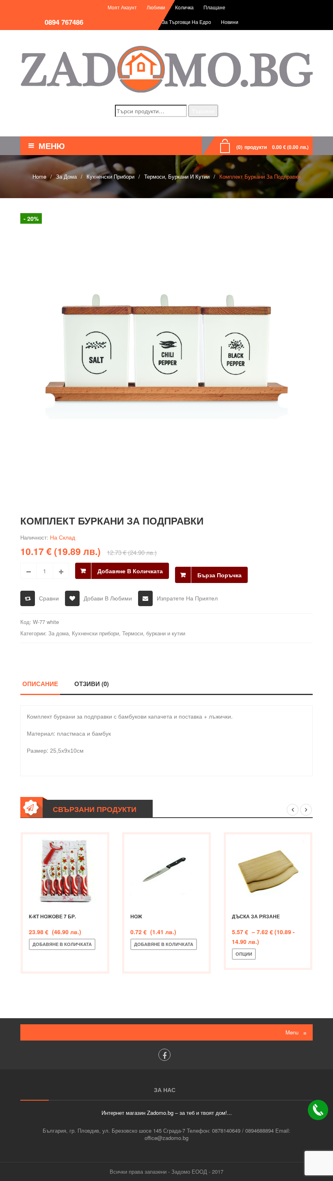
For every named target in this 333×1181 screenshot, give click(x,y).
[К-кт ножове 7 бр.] (65, 870)
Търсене (203, 111)
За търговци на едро (186, 21)
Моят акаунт (122, 7)
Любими (156, 7)
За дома (66, 176)
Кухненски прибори (110, 176)
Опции (244, 954)
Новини (229, 21)
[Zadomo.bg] (166, 69)
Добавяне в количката (130, 571)
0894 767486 (64, 22)
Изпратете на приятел (187, 598)
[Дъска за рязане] (268, 870)
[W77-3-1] (166, 353)
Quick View (90, 957)
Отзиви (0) (91, 683)
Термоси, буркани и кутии (177, 176)
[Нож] (166, 870)
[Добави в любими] (63, 957)
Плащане (214, 7)
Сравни (49, 598)
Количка (184, 7)
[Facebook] (164, 1055)
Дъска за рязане (256, 916)
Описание (40, 683)
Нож (136, 916)
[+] (61, 571)
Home (39, 176)
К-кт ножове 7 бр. (52, 916)
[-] (28, 571)
